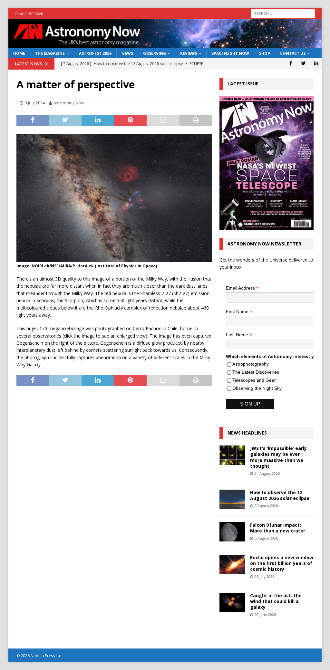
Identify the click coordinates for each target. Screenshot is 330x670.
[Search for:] (283, 13)
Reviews (188, 53)
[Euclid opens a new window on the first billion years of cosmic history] (232, 564)
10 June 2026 (265, 614)
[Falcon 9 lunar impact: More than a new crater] (232, 531)
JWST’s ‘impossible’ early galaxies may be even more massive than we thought (278, 457)
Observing (154, 53)
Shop (264, 53)
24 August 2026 (267, 473)
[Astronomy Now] (165, 45)
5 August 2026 (266, 538)
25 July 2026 (264, 576)
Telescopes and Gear (254, 380)
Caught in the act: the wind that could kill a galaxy (276, 601)
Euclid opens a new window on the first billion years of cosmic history (281, 563)
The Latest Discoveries (255, 372)
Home (19, 53)
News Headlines (247, 433)
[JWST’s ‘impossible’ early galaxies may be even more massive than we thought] (232, 455)
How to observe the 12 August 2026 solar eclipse (279, 495)
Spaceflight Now (230, 53)
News (127, 53)
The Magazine (50, 53)
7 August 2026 (266, 505)
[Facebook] (290, 63)
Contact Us (293, 53)
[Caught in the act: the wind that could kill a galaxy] (232, 602)
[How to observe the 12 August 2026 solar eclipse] (232, 499)
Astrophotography (250, 364)
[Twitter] (303, 63)
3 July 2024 (35, 103)
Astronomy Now (68, 103)
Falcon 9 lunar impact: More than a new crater (277, 528)
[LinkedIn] (316, 63)
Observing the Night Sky (257, 388)
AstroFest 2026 (95, 53)
